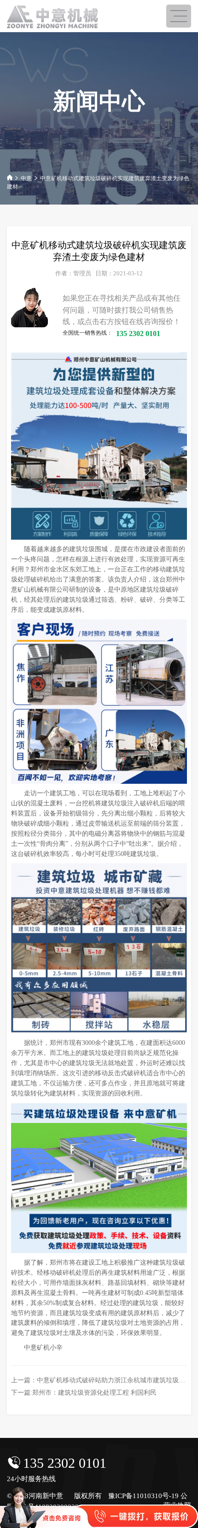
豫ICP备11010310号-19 (143, 1495)
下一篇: (84, 1392)
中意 (26, 178)
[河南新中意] (53, 17)
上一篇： (101, 1380)
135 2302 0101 (64, 1463)
